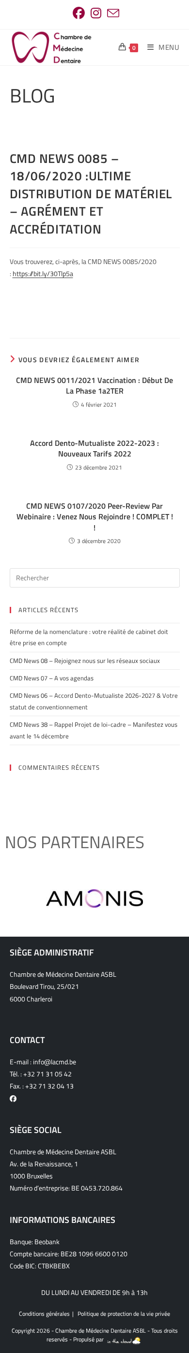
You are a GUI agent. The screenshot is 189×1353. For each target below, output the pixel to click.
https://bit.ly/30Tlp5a (43, 273)
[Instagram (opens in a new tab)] (96, 13)
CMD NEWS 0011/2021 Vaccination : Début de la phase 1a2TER (94, 386)
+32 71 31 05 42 (47, 1074)
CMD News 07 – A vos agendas (52, 678)
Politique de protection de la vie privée (124, 1313)
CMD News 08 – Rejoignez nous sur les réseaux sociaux (85, 660)
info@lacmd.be (54, 1062)
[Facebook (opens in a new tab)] (79, 13)
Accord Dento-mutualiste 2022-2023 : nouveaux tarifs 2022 (94, 448)
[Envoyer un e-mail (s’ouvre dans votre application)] (111, 13)
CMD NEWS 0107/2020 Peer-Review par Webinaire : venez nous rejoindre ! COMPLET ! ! (94, 516)
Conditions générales (44, 1313)
